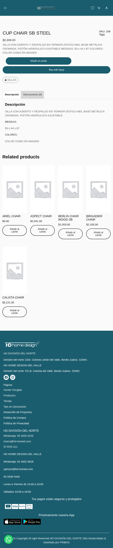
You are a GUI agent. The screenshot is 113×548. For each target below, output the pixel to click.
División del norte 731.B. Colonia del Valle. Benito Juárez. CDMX (42, 371)
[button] (8, 539)
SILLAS (11, 79)
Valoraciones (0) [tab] (32, 94)
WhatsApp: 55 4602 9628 (18, 461)
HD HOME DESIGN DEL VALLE (22, 365)
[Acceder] (106, 8)
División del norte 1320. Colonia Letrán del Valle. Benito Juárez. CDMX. (46, 359)
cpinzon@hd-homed (15, 469)
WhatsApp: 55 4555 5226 (18, 435)
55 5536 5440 (12, 476)
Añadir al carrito (38, 61)
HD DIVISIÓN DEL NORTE (19, 353)
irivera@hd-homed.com (17, 441)
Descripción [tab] (12, 94)
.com (30, 469)
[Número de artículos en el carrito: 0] (98, 8)
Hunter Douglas (13, 389)
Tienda (7, 401)
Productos (9, 395)
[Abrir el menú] (5, 8)
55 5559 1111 (11, 447)
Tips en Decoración (15, 406)
